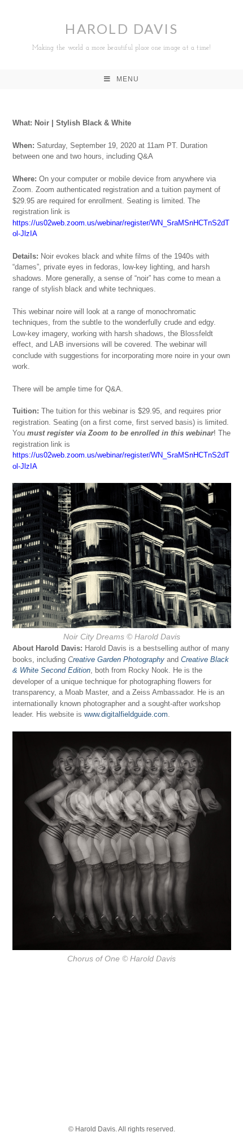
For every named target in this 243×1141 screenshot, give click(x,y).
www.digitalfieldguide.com (126, 714)
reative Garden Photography (118, 659)
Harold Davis (121, 35)
